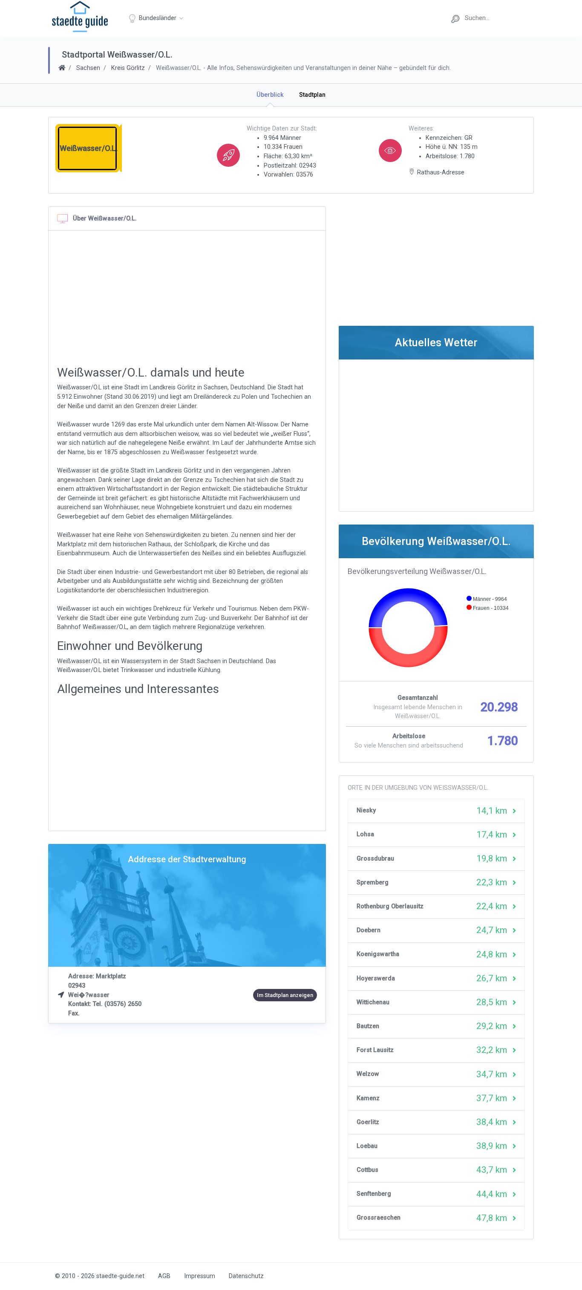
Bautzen (368, 1026)
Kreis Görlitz (128, 68)
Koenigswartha (378, 954)
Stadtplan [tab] (312, 95)
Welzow (368, 1074)
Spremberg (373, 882)
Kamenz (368, 1098)
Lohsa (365, 834)
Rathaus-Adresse (440, 172)
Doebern (368, 930)
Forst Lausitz (375, 1050)
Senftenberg (374, 1193)
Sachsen (88, 68)
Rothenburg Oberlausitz (390, 906)
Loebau (367, 1146)
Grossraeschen (378, 1217)
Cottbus (367, 1170)
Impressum (199, 1276)
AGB (164, 1276)
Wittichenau (373, 1002)
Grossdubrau (375, 858)
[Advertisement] (187, 299)
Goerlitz (368, 1122)
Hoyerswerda (376, 978)
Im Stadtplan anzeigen (285, 995)
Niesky (366, 810)
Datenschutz (246, 1276)
